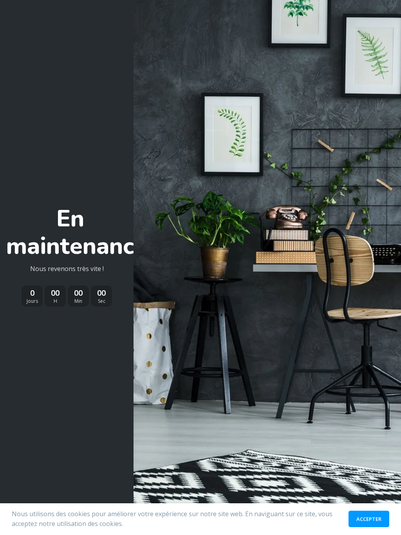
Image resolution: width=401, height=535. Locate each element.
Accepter (368, 518)
